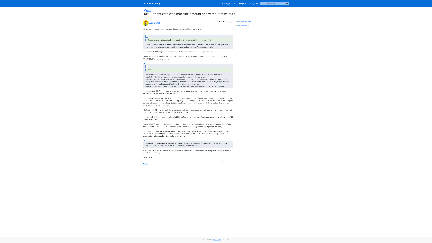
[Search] (287, 3)
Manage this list (229, 3)
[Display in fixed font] (228, 161)
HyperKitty (216, 240)
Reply (147, 164)
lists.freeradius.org (152, 3)
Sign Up (254, 3)
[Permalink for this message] (232, 161)
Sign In (243, 3)
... (144, 33)
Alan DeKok (154, 22)
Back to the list (243, 25)
